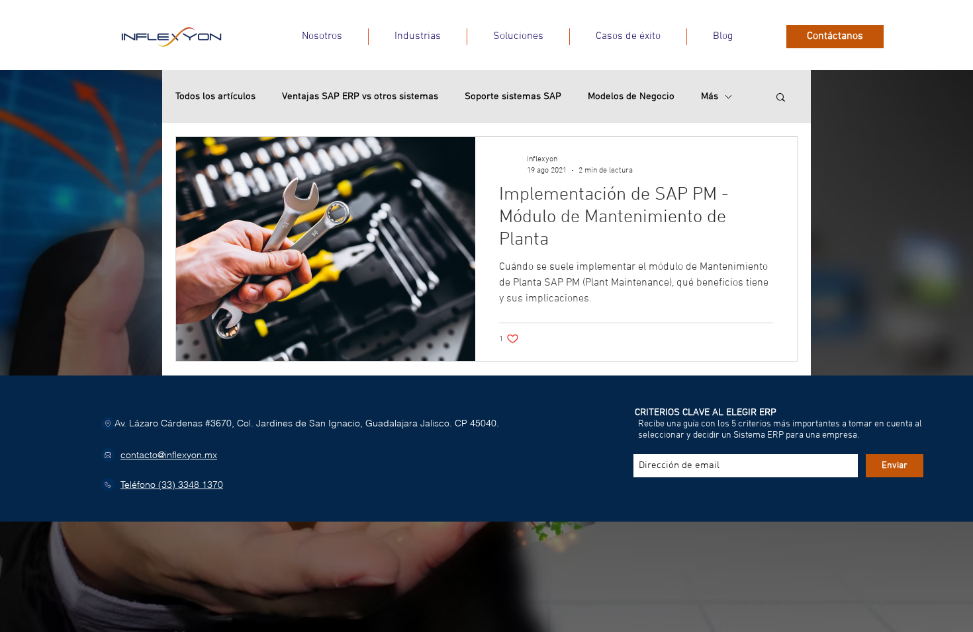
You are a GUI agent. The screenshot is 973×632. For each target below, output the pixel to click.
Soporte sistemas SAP (513, 96)
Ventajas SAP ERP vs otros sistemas (360, 96)
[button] (418, 36)
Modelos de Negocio (631, 96)
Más (709, 96)
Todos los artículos (215, 96)
